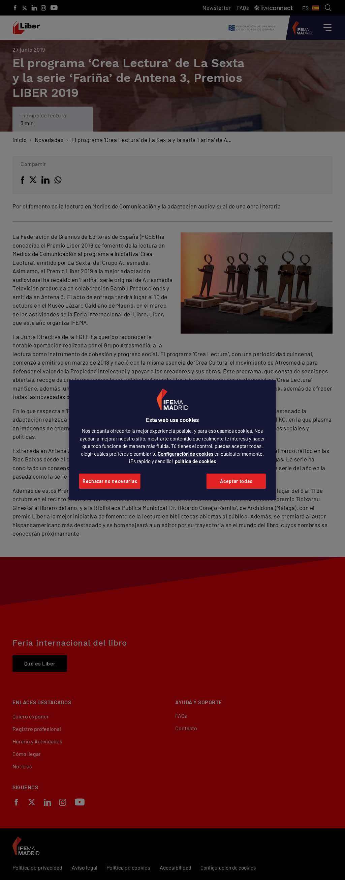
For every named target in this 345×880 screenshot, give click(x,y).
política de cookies (195, 461)
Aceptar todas (236, 481)
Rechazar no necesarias (110, 481)
